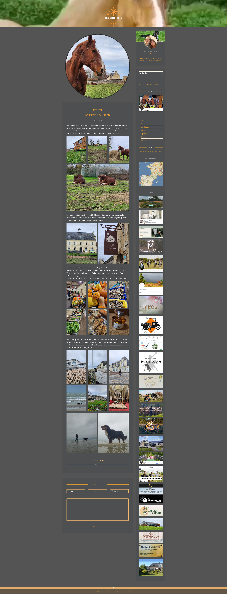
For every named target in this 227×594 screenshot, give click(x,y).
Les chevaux (145, 127)
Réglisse (144, 137)
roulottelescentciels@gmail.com (150, 152)
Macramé (144, 130)
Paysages (144, 134)
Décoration (145, 124)
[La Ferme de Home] (95, 460)
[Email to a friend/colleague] (100, 460)
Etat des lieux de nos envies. (149, 84)
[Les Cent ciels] (113, 15)
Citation (143, 120)
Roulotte (97, 109)
